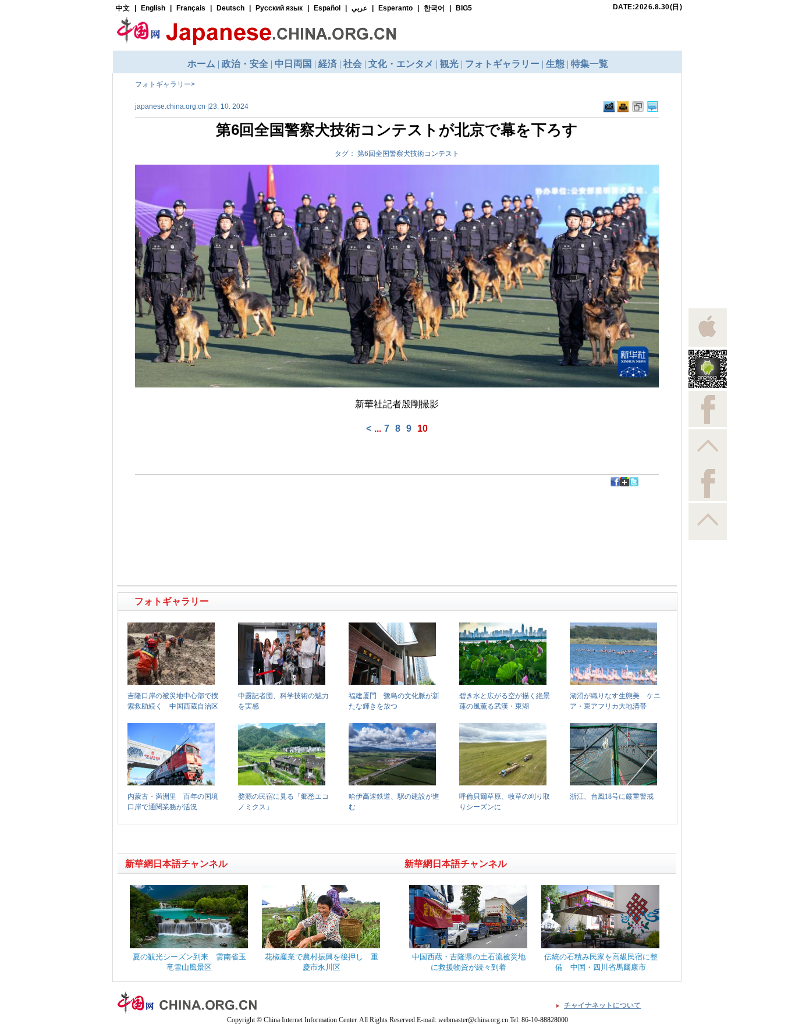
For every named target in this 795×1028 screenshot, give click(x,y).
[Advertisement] (258, 512)
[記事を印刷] (623, 107)
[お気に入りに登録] (638, 107)
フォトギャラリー (163, 84)
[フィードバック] (609, 107)
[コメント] (652, 107)
